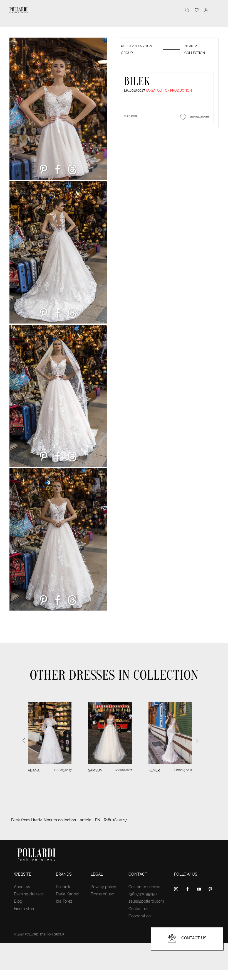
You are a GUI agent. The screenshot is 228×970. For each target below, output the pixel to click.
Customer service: (144, 887)
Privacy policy (103, 887)
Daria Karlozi (67, 894)
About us (22, 887)
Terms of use (102, 894)
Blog (18, 901)
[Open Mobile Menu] (217, 10)
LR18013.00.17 (62, 770)
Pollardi (63, 887)
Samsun (95, 770)
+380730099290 (142, 894)
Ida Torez (64, 901)
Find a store (130, 116)
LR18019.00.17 (183, 770)
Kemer (154, 770)
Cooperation (139, 916)
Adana (33, 770)
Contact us (138, 909)
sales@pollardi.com (146, 901)
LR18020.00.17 (123, 770)
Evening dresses (29, 894)
